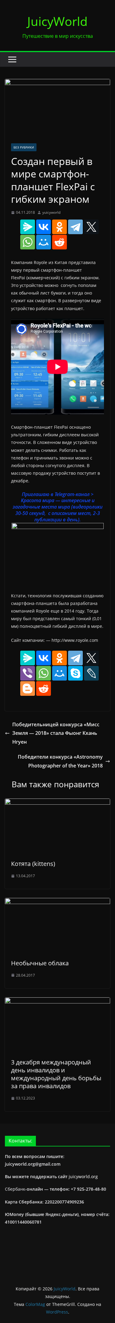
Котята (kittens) (33, 864)
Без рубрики (23, 147)
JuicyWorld (57, 21)
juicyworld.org (83, 1176)
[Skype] (75, 673)
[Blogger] (27, 688)
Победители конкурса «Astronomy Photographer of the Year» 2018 (60, 761)
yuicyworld (51, 212)
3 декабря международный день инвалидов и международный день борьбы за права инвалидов (56, 1074)
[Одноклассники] (59, 227)
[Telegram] (75, 227)
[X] (91, 227)
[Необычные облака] (57, 902)
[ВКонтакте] (43, 227)
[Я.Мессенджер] (27, 227)
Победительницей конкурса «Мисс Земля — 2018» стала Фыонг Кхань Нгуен (55, 733)
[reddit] (59, 242)
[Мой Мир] (43, 242)
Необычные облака (40, 963)
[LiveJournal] (91, 673)
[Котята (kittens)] (57, 802)
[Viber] (27, 673)
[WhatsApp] (27, 242)
